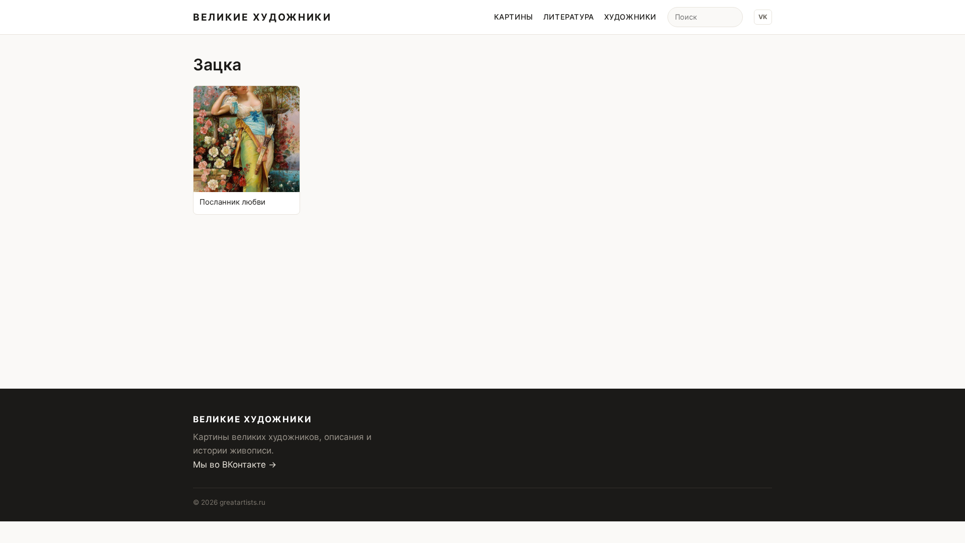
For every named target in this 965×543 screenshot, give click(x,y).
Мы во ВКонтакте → (234, 465)
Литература (568, 17)
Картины (513, 17)
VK (762, 17)
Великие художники (262, 17)
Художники (630, 17)
